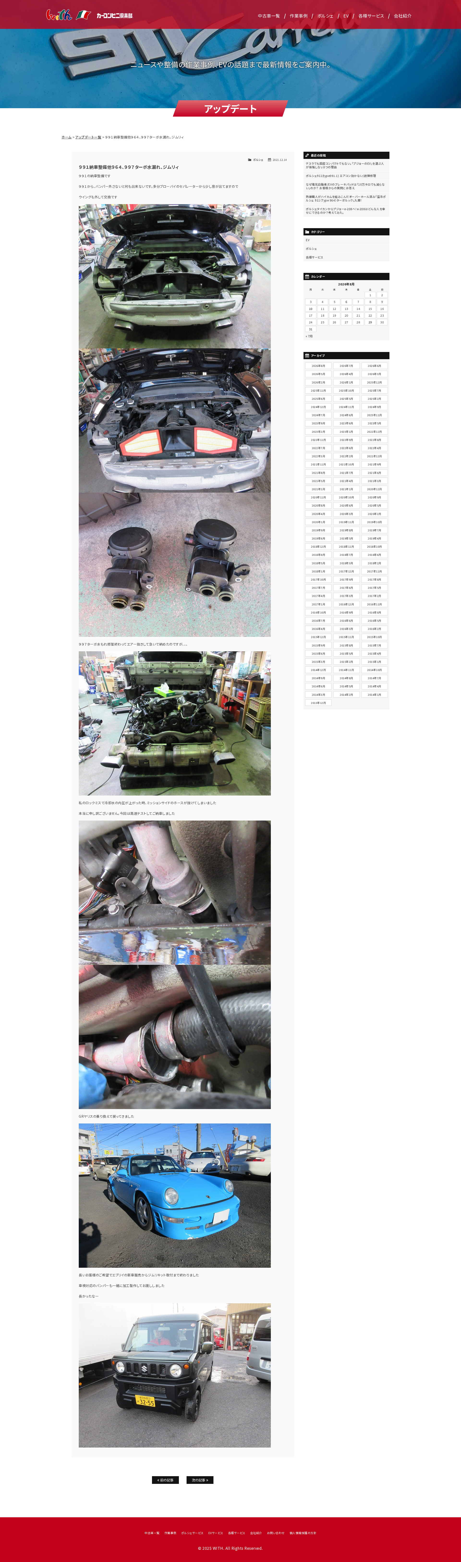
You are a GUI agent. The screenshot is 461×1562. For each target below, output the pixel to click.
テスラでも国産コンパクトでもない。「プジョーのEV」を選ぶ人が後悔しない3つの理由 (345, 165)
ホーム (66, 137)
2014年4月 (374, 686)
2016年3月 (346, 629)
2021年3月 (374, 481)
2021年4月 (346, 481)
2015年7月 (374, 645)
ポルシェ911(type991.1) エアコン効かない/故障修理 (341, 176)
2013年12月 (318, 703)
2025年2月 (374, 399)
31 (311, 329)
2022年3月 (318, 456)
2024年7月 (318, 415)
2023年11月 (374, 415)
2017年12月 (346, 571)
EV (346, 16)
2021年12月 (374, 456)
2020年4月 (318, 514)
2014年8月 (346, 678)
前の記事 (166, 1479)
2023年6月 (346, 423)
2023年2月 (318, 431)
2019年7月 (374, 530)
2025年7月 (374, 390)
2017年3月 (346, 596)
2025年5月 (346, 399)
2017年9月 (346, 579)
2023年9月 (318, 423)
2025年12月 (374, 382)
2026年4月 (346, 374)
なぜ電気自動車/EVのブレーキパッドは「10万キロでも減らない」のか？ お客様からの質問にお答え (345, 186)
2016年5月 (374, 620)
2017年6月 (346, 588)
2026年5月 (318, 374)
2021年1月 (346, 489)
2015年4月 (374, 653)
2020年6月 (346, 505)
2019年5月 (346, 538)
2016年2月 (374, 629)
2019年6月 (318, 538)
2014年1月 (374, 694)
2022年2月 (346, 456)
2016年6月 (346, 620)
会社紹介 (403, 16)
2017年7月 (318, 588)
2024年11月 (346, 407)
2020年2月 (374, 514)
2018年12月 (318, 546)
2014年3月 (318, 694)
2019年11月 (346, 522)
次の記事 (199, 1479)
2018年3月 (346, 563)
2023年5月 (374, 423)
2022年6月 (346, 448)
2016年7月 (318, 620)
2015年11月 (346, 637)
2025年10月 (346, 390)
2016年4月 (318, 629)
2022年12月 (374, 431)
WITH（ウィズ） (90, 14)
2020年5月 (374, 505)
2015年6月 (318, 653)
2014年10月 (374, 670)
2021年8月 (318, 473)
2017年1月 (318, 604)
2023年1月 (346, 431)
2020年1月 (318, 522)
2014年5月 (346, 686)
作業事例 (299, 16)
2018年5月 (318, 563)
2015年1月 (374, 662)
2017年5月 (374, 588)
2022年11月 (318, 440)
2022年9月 (346, 440)
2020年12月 (374, 489)
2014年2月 (346, 694)
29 (370, 322)
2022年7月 (318, 448)
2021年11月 (318, 464)
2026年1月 (346, 382)
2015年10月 (374, 637)
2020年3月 (346, 514)
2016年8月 (374, 612)
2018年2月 (374, 563)
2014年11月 (346, 670)
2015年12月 (318, 637)
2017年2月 (374, 596)
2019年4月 (374, 538)
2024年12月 (318, 407)
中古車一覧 (269, 16)
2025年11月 (318, 390)
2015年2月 (346, 662)
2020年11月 (318, 497)
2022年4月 (374, 448)
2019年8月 (346, 530)
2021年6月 (374, 473)
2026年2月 (318, 382)
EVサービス (215, 1533)
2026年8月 (318, 366)
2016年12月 (346, 604)
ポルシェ (325, 16)
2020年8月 (318, 505)
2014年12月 (318, 670)
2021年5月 (318, 481)
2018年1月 (318, 571)
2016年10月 (318, 612)
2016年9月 (346, 612)
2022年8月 (374, 440)
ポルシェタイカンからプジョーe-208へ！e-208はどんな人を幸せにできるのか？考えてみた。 (345, 210)
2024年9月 (374, 407)
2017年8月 (374, 579)
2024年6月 (346, 415)
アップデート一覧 (88, 137)
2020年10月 (346, 497)
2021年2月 (318, 489)
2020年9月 (374, 497)
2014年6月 (318, 686)
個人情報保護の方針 (303, 1533)
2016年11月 (374, 604)
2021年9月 (374, 464)
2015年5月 (346, 653)
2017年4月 (318, 596)
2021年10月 (346, 464)
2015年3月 (318, 662)
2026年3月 (374, 374)
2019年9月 (318, 530)
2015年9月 (318, 645)
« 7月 (309, 336)
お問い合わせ (276, 1533)
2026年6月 (374, 366)
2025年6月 (318, 399)
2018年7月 (346, 555)
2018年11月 (346, 546)
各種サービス (371, 16)
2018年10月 (374, 546)
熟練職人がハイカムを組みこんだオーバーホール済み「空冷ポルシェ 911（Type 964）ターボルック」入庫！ (346, 198)
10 (311, 309)
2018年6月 (374, 555)
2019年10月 (374, 522)
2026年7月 (346, 366)
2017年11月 (374, 571)
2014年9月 (318, 678)
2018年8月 (318, 555)
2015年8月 (346, 645)
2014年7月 (374, 678)
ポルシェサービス (192, 1533)
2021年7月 (346, 473)
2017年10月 (318, 579)
